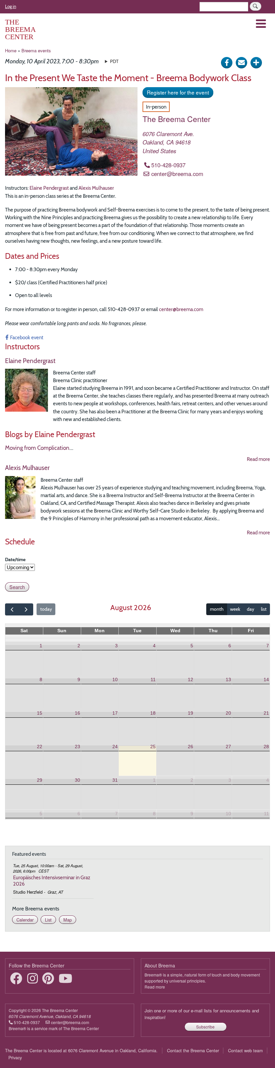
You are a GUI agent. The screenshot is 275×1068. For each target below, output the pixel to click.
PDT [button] (114, 61)
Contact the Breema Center (193, 1051)
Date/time (15, 559)
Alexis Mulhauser (96, 188)
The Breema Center (20, 29)
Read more (258, 459)
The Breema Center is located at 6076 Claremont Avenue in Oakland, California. (81, 1051)
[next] (26, 609)
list (264, 609)
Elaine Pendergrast (49, 188)
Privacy (15, 1058)
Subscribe (205, 1026)
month (217, 609)
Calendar (25, 919)
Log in (10, 6)
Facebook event (26, 337)
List (48, 919)
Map (67, 919)
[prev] (12, 609)
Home (10, 50)
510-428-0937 (168, 165)
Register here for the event (178, 92)
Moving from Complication (37, 447)
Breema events (36, 50)
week (235, 609)
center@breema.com (177, 174)
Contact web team (245, 1051)
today (46, 609)
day (250, 609)
